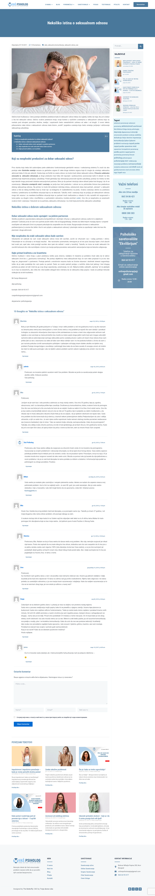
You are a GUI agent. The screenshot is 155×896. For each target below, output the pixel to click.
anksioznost (127, 126)
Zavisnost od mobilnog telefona (57, 816)
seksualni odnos (70, 45)
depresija (117, 132)
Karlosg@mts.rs (31, 491)
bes (115, 129)
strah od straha (130, 170)
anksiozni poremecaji (121, 123)
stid (130, 167)
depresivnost (126, 132)
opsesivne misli (130, 146)
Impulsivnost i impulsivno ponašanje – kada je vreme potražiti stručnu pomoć (132, 62)
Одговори (25, 356)
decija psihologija (133, 129)
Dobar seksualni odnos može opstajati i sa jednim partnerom (37, 144)
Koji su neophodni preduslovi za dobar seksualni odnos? (34, 139)
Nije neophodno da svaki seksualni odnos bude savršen (35, 146)
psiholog (118, 158)
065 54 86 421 (128, 196)
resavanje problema (121, 164)
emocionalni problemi (121, 135)
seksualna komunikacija (56, 45)
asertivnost (137, 126)
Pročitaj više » (16, 787)
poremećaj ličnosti (128, 155)
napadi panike (134, 143)
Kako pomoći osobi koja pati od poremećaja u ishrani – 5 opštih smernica (24, 818)
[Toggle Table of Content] (105, 136)
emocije (134, 132)
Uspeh (120, 173)
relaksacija (133, 161)
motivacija (125, 143)
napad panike (119, 146)
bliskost (120, 129)
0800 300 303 (128, 213)
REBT (127, 161)
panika (116, 152)
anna (26, 647)
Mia (21, 393)
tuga (115, 173)
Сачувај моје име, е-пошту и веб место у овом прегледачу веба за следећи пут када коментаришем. (52, 717)
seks (45, 45)
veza (124, 172)
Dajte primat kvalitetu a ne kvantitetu (29, 149)
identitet (129, 138)
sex (77, 45)
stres (138, 170)
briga (125, 129)
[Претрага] (140, 46)
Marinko (23, 321)
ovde (78, 198)
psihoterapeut (127, 158)
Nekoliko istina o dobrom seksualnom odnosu (30, 142)
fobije (124, 138)
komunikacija (119, 141)
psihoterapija (119, 161)
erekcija (131, 135)
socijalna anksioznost (121, 167)
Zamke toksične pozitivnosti (55, 769)
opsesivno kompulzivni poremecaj (126, 149)
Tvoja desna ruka (46, 889)
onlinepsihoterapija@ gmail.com (128, 272)
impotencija (137, 138)
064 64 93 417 (128, 260)
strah (134, 167)
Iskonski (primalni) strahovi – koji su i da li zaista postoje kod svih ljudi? (131, 107)
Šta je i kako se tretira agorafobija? (92, 769)
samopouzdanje (134, 164)
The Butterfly (28, 889)
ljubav (126, 141)
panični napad (124, 152)
